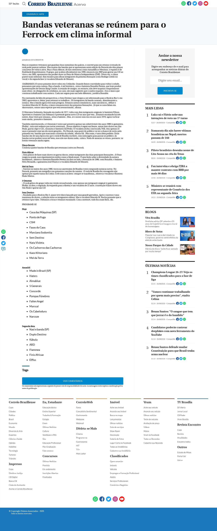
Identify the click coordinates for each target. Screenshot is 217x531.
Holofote (12, 447)
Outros (182, 447)
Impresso (15, 464)
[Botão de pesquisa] (23, 3)
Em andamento (49, 469)
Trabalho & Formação (52, 415)
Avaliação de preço (151, 423)
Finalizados (47, 477)
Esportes (12, 435)
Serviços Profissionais (119, 481)
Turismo (12, 455)
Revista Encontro (189, 424)
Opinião (12, 443)
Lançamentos (115, 419)
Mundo (12, 427)
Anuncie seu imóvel (118, 411)
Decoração (114, 435)
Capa (11, 407)
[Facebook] (189, 5)
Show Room (115, 431)
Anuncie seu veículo (152, 411)
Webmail (80, 423)
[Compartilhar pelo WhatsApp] (184, 123)
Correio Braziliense (22, 402)
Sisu (44, 439)
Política (12, 415)
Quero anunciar (116, 461)
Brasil (11, 419)
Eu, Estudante (52, 402)
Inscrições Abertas (50, 473)
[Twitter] (3, 244)
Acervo (80, 4)
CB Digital (13, 477)
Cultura (46, 431)
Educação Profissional (52, 443)
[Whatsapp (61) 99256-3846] (183, 5)
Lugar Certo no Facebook (120, 443)
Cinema (79, 434)
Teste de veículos (151, 419)
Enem (45, 423)
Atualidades (182, 438)
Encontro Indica (183, 442)
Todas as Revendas (152, 439)
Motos (146, 431)
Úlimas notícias (116, 423)
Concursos (50, 456)
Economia (13, 423)
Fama (78, 407)
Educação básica (49, 407)
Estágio (46, 419)
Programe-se (81, 438)
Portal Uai (181, 456)
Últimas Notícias (49, 427)
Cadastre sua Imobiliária (120, 451)
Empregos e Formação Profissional (124, 473)
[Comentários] (3, 250)
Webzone (80, 419)
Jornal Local (182, 411)
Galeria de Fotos (117, 439)
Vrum (147, 402)
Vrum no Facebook (151, 435)
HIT (77, 445)
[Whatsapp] (3, 233)
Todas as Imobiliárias (119, 447)
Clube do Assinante (17, 485)
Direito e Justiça (16, 473)
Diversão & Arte (16, 431)
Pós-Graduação (49, 447)
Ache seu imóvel (117, 407)
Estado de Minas (184, 452)
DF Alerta (181, 407)
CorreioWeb (84, 402)
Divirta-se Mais (86, 428)
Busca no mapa (116, 415)
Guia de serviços (117, 427)
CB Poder (181, 415)
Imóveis (113, 465)
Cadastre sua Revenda (153, 443)
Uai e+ (180, 460)
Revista (180, 434)
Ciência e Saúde (15, 439)
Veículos (113, 469)
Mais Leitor (81, 453)
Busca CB (13, 481)
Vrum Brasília (183, 419)
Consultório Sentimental (86, 411)
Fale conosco (48, 451)
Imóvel (115, 402)
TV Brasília (184, 402)
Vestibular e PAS (49, 435)
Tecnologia (13, 451)
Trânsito (12, 458)
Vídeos (146, 427)
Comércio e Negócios (119, 485)
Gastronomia (81, 415)
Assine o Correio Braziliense (20, 489)
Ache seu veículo (151, 407)
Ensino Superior (49, 411)
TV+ (78, 449)
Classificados (119, 456)
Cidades (12, 411)
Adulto (113, 477)
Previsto (46, 465)
